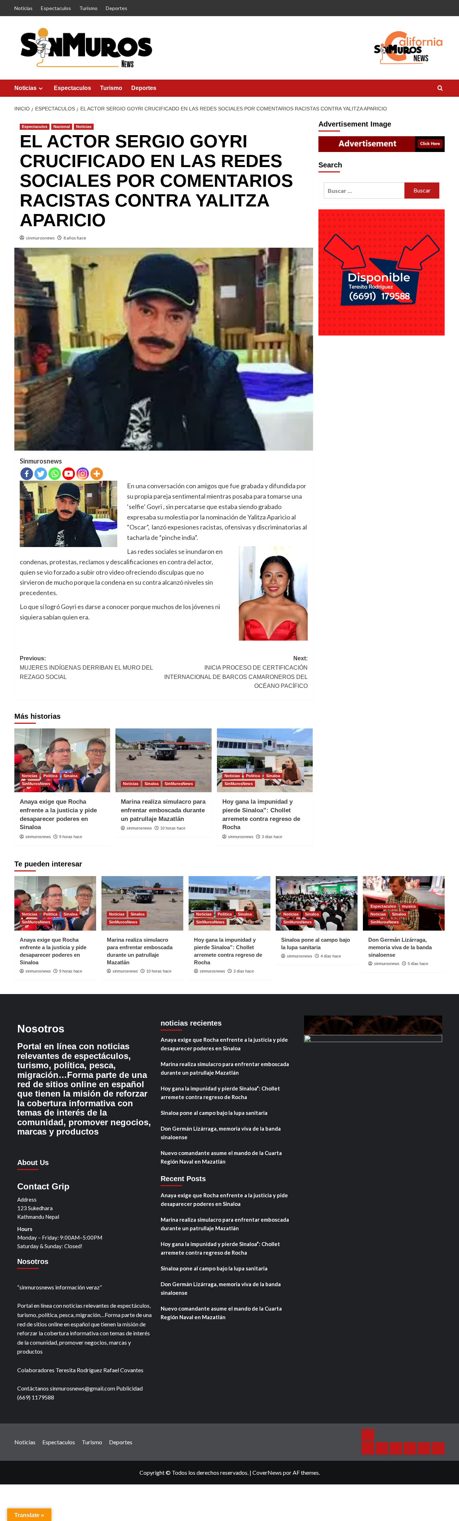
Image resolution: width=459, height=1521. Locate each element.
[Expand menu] (41, 88)
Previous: (86, 667)
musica (409, 906)
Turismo (88, 8)
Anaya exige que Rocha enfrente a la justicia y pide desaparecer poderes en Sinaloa (224, 1043)
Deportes (116, 8)
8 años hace (74, 238)
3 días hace (272, 837)
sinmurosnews (40, 238)
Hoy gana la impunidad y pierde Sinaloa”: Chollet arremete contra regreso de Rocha (220, 1092)
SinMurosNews (36, 783)
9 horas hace (70, 837)
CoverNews (267, 1472)
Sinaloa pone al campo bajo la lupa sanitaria (214, 1112)
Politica (50, 776)
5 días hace (418, 963)
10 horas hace (172, 828)
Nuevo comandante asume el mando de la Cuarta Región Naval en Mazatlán (221, 1157)
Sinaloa (70, 776)
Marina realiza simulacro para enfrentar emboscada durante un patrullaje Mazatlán (163, 810)
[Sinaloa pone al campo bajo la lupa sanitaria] (317, 903)
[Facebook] (26, 473)
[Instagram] (82, 473)
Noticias (23, 8)
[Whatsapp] (54, 473)
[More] (96, 473)
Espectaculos (56, 8)
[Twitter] (40, 473)
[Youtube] (68, 473)
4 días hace (331, 956)
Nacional (61, 126)
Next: (235, 672)
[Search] (440, 88)
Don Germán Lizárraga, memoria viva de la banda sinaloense (400, 947)
